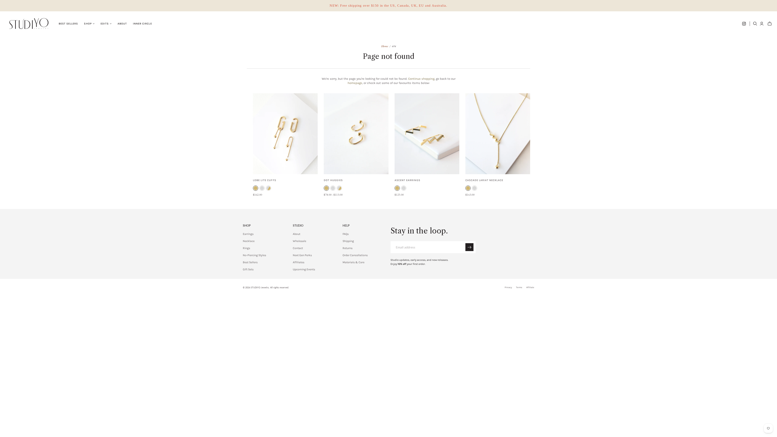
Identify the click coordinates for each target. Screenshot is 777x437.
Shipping (348, 241)
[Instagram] (744, 23)
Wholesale (299, 241)
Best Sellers (68, 23)
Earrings (248, 234)
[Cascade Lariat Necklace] (497, 133)
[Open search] (755, 24)
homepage (355, 83)
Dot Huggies (333, 180)
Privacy (508, 287)
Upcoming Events (304, 269)
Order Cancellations (355, 255)
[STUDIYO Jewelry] (29, 23)
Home (384, 46)
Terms (519, 287)
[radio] (255, 188)
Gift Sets (248, 269)
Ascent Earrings (407, 180)
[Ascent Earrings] (427, 133)
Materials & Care (353, 262)
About (122, 23)
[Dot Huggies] (356, 133)
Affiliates (298, 262)
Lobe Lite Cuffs (264, 180)
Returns (347, 248)
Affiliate (530, 287)
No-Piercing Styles (254, 255)
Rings (246, 248)
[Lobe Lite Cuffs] (285, 133)
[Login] (762, 23)
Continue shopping (421, 79)
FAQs (346, 234)
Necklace (249, 241)
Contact (298, 248)
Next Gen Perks (302, 255)
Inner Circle (142, 23)
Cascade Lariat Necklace (484, 180)
